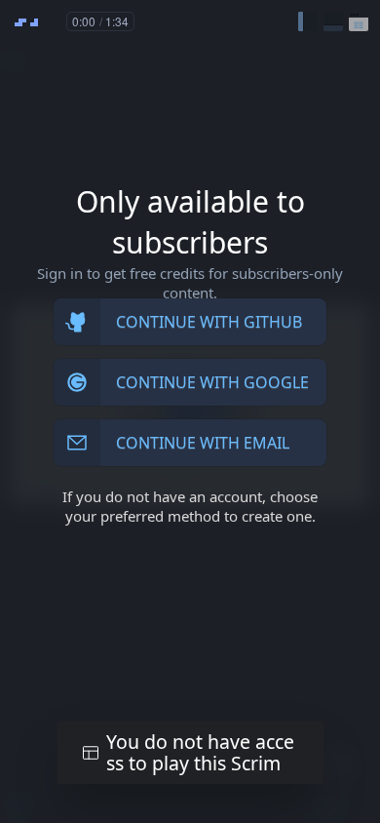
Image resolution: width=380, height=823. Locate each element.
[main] (190, 411)
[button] (308, 21)
